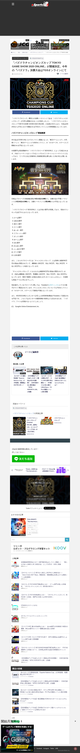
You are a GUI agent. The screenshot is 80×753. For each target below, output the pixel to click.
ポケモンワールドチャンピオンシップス (34, 616)
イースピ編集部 (64, 73)
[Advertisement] (40, 22)
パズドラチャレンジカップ (20, 58)
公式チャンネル (53, 285)
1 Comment (30, 676)
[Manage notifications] (75, 748)
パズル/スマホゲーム (37, 58)
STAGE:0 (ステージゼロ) (29, 605)
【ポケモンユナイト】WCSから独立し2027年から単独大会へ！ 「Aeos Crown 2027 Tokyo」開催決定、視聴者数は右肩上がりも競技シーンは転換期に (44, 575)
